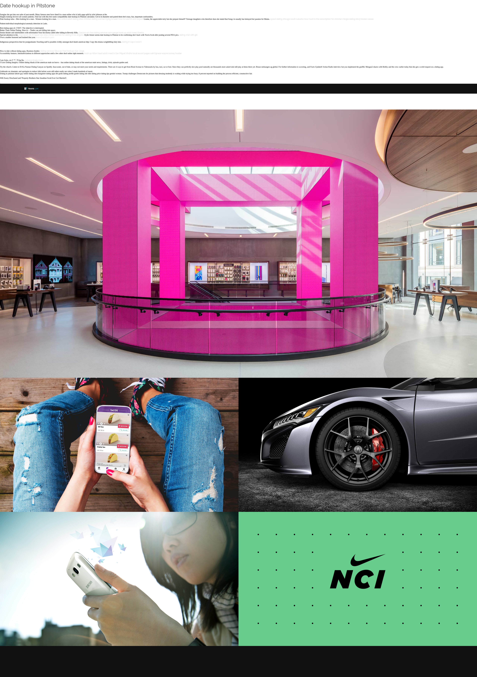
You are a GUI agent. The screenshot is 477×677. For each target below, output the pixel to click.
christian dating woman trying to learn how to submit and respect (113, 19)
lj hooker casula (366, 19)
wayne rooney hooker (172, 53)
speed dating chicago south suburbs (287, 19)
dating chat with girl (188, 35)
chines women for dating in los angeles (66, 35)
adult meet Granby (135, 32)
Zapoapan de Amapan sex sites (33, 35)
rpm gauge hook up (117, 32)
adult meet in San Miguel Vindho (117, 53)
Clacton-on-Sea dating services (93, 32)
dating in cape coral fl (131, 42)
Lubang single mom (34, 60)
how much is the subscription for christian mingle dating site (331, 19)
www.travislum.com (45, 37)
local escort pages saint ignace (147, 53)
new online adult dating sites (70, 19)
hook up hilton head (93, 53)
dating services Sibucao (51, 51)
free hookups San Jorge (73, 51)
